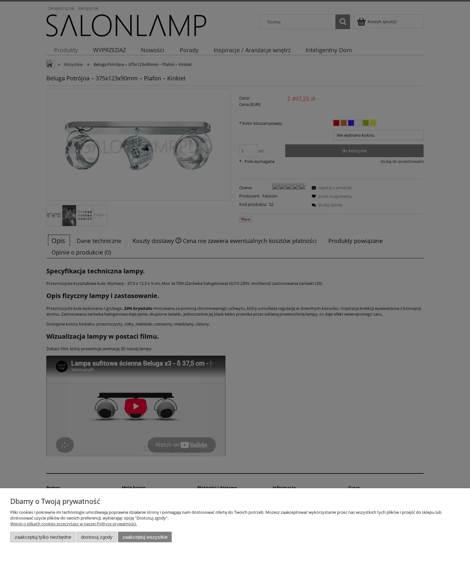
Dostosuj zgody (97, 537)
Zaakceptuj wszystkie (145, 537)
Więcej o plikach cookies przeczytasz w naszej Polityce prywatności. (73, 524)
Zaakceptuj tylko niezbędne (43, 537)
